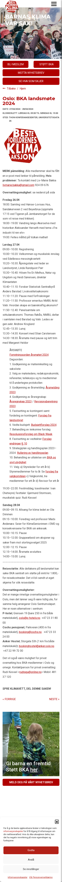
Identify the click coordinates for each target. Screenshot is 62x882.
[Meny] (54, 3)
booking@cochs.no (30, 632)
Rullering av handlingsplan (32, 452)
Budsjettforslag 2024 (43, 424)
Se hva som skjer (31, 81)
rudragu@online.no (30, 672)
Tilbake (11, 88)
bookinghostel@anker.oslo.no (36, 646)
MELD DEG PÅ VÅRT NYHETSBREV (31, 782)
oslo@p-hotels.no (29, 618)
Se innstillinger (31, 869)
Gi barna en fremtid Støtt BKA (28, 766)
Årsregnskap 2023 (20, 401)
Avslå (31, 859)
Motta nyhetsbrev (31, 72)
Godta (31, 850)
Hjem (23, 88)
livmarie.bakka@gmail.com (18, 185)
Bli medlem (15, 64)
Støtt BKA (46, 64)
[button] (57, 821)
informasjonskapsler (13, 831)
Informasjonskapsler (17, 877)
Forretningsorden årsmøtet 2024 (29, 354)
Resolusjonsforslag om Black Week (30, 434)
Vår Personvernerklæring (41, 877)
